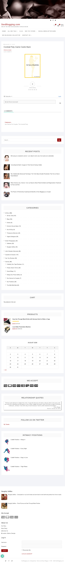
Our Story (3, 526)
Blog (8, 219)
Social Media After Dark (47, 31)
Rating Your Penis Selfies (13, 274)
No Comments (8, 51)
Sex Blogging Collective (11, 35)
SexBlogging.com (10, 24)
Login (59, 96)
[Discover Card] (27, 385)
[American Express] (5, 385)
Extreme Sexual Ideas (12, 226)
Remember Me (27, 550)
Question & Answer (10, 254)
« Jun (5, 370)
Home (4, 31)
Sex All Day (10, 229)
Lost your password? (27, 553)
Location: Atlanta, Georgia (8, 533)
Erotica (9, 222)
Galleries (9, 243)
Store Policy (4, 528)
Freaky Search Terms (12, 267)
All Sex (7, 213)
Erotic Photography (10, 241)
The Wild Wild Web (12, 285)
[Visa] (14, 385)
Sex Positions (10, 281)
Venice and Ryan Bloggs (42, 561)
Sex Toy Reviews (9, 258)
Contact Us (26, 35)
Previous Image (7, 50)
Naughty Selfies (11, 247)
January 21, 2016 (10, 44)
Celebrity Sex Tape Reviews (14, 264)
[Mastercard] (10, 385)
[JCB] (36, 385)
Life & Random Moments (11, 251)
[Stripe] (32, 385)
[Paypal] (18, 385)
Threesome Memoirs (12, 233)
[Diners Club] (23, 385)
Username (3, 542)
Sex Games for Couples (13, 278)
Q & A (21, 31)
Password (3, 546)
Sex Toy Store (30, 31)
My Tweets (6, 424)
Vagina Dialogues (11, 236)
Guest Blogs (10, 271)
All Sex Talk (12, 31)
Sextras (7, 261)
